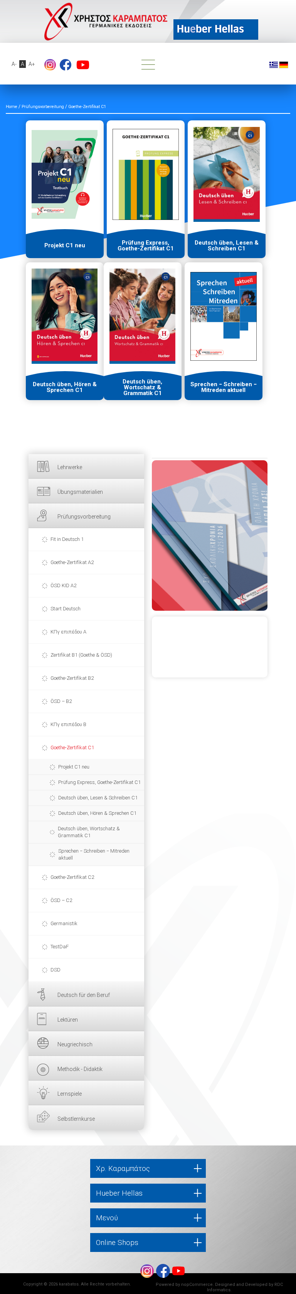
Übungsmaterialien (80, 492)
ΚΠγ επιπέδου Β (68, 724)
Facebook (65, 65)
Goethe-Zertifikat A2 (72, 562)
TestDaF (59, 946)
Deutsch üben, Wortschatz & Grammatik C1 (89, 832)
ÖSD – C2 (61, 900)
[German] (283, 64)
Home (11, 106)
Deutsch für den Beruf (83, 995)
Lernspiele (69, 1094)
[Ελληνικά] (273, 64)
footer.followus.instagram (50, 65)
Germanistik (63, 923)
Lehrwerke (69, 467)
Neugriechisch (74, 1044)
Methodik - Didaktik (80, 1069)
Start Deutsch (65, 609)
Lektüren (67, 1020)
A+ (32, 64)
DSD (55, 970)
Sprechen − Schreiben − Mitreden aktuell (94, 854)
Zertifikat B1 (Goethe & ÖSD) (81, 655)
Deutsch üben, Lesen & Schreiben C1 (98, 798)
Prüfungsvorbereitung (84, 517)
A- (14, 64)
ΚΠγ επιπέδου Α (68, 632)
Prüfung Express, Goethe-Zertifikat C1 (99, 782)
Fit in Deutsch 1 (67, 539)
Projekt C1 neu (73, 767)
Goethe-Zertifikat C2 (72, 877)
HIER (209, 535)
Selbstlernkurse (76, 1119)
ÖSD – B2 (61, 701)
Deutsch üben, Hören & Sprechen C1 (97, 813)
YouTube (83, 65)
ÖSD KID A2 (63, 585)
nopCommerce (197, 1284)
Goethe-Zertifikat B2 (72, 678)
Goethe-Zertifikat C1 (72, 747)
